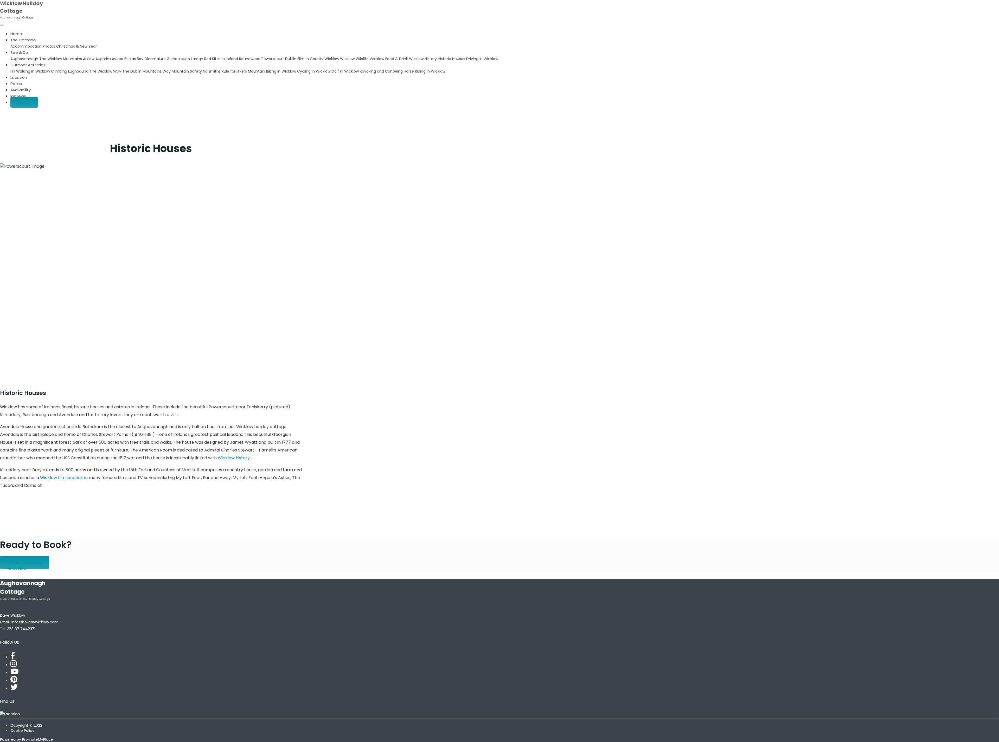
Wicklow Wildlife (355, 58)
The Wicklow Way (105, 71)
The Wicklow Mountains (61, 58)
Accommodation (26, 46)
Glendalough (179, 58)
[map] (10, 714)
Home (16, 33)
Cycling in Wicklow (314, 71)
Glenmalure (155, 58)
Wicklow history (234, 458)
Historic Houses (452, 58)
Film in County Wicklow (318, 58)
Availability (20, 90)
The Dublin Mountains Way (147, 71)
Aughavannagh (24, 58)
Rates (16, 83)
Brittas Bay (134, 58)
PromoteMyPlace (37, 739)
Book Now (17, 568)
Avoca (118, 58)
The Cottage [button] (23, 40)
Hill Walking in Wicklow (30, 71)
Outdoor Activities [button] (28, 65)
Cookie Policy (22, 730)
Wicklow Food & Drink (389, 58)
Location (18, 77)
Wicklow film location (62, 478)
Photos (49, 46)
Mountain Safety (187, 71)
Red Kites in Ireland (221, 58)
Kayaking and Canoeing (382, 71)
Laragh (197, 58)
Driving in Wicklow (482, 58)
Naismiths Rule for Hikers (225, 71)
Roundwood (250, 58)
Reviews (18, 96)
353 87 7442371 (21, 628)
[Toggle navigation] (2, 24)
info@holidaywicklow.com (34, 622)
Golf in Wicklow (345, 71)
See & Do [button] (19, 52)
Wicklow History (423, 58)
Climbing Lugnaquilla (70, 71)
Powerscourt (273, 58)
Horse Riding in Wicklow (424, 71)
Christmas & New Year (76, 46)
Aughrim (103, 58)
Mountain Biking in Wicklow (272, 71)
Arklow (89, 58)
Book (24, 102)
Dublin (291, 58)
